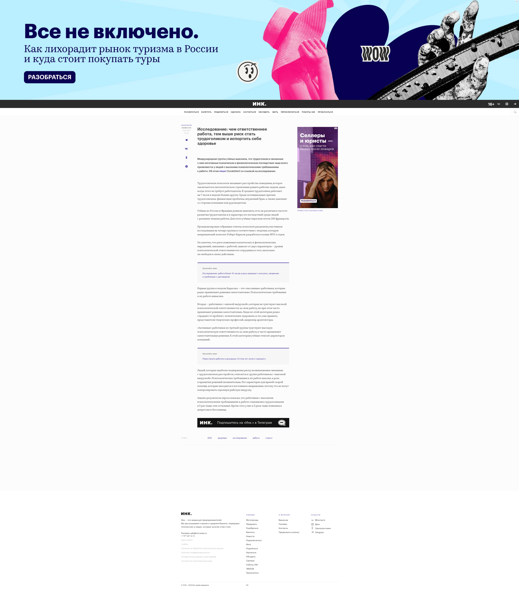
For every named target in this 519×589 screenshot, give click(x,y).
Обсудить (264, 112)
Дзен (317, 524)
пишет (223, 171)
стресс (268, 438)
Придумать (251, 524)
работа (256, 438)
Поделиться (221, 112)
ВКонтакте (320, 520)
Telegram (319, 532)
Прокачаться (325, 112)
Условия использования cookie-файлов (198, 557)
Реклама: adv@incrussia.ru (194, 533)
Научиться (249, 112)
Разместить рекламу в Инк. (310, 210)
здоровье (222, 438)
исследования (240, 438)
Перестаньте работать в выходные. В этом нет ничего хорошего (234, 359)
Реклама (283, 524)
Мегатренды (252, 520)
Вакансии (283, 520)
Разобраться (191, 112)
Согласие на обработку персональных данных (202, 548)
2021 (209, 438)
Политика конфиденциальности (195, 553)
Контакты (283, 528)
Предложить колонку (289, 532)
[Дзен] (507, 104)
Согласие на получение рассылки (196, 561)
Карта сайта (186, 540)
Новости (250, 536)
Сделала (236, 112)
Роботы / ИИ (308, 112)
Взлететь (206, 112)
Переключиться (290, 112)
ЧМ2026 (250, 569)
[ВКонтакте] (499, 104)
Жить (275, 112)
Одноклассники (323, 528)
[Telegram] (515, 104)
